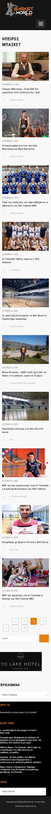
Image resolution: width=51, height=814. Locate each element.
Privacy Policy (39, 802)
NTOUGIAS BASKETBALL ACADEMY (22, 383)
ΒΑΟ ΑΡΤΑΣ (13, 550)
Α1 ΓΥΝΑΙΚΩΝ (14, 270)
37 (24, 628)
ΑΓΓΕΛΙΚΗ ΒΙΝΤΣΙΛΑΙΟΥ (18, 497)
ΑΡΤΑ (11, 440)
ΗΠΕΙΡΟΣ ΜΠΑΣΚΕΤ (16, 100)
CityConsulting (30, 806)
